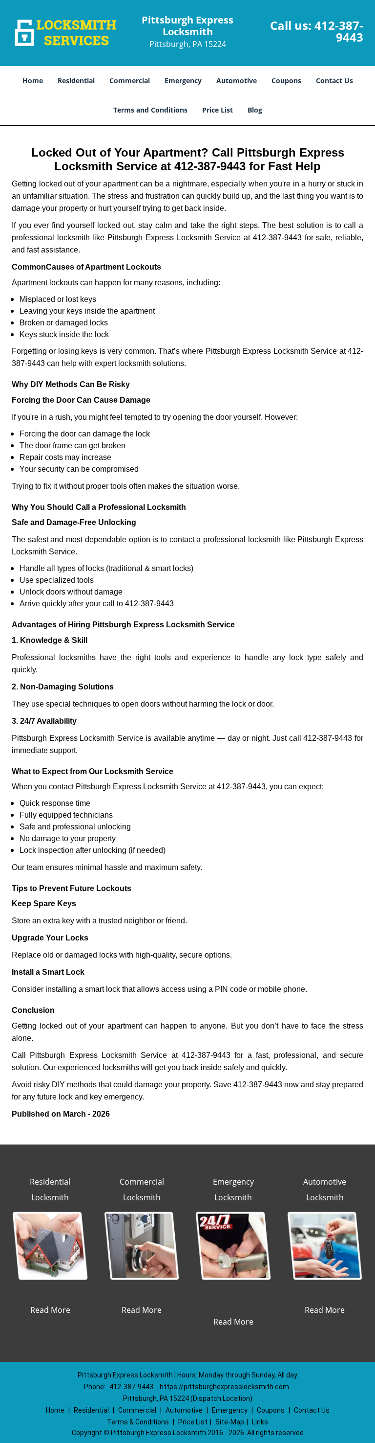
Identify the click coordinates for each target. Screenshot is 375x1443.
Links (260, 1422)
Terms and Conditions (150, 110)
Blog (255, 110)
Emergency (183, 80)
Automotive (236, 80)
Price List (217, 110)
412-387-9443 (338, 31)
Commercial (129, 80)
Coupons (286, 80)
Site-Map (229, 1422)
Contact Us (334, 80)
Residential (76, 80)
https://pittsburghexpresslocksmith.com (224, 1387)
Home (32, 80)
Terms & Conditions (138, 1422)
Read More (50, 1310)
